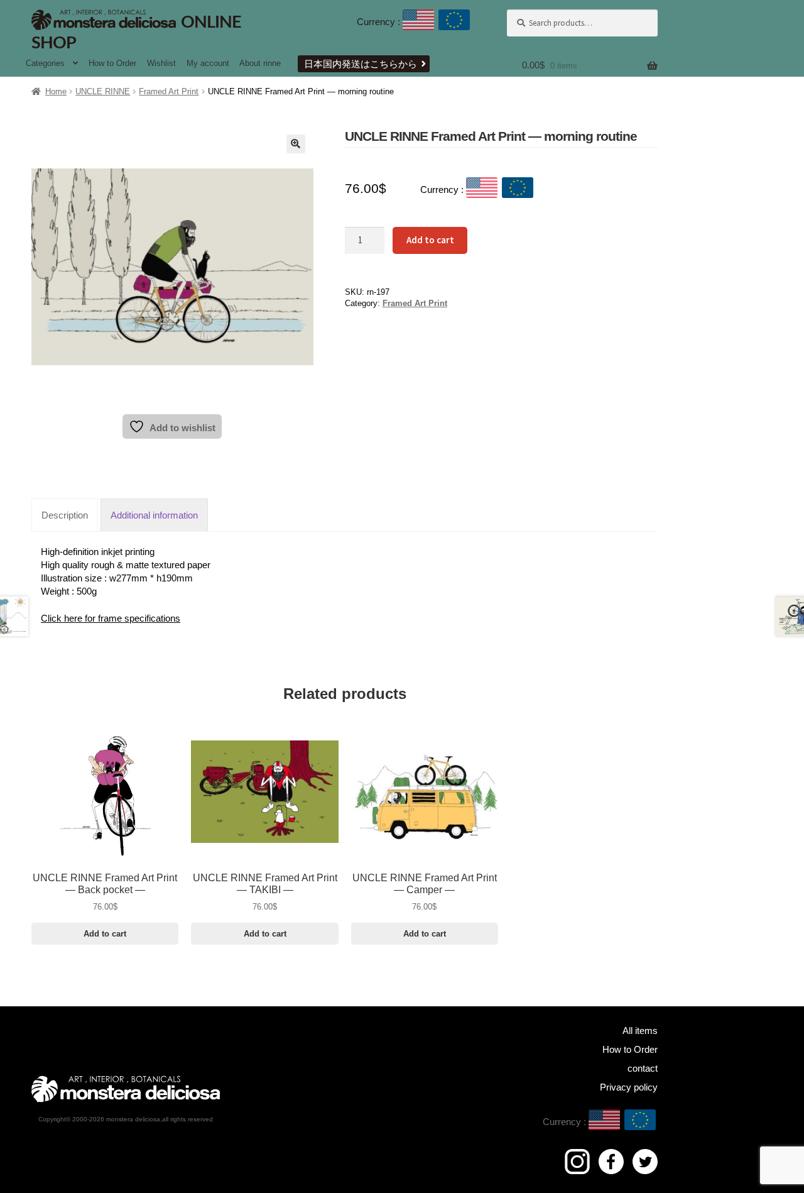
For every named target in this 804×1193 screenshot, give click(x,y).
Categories (45, 63)
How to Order (112, 63)
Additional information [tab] (154, 515)
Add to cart (430, 240)
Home (56, 91)
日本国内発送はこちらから (360, 63)
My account (208, 63)
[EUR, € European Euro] (454, 22)
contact (642, 1068)
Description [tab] (64, 515)
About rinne (260, 63)
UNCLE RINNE (102, 91)
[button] (295, 144)
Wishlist (161, 63)
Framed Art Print (168, 91)
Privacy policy (629, 1087)
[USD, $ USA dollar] (418, 22)
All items (640, 1030)
